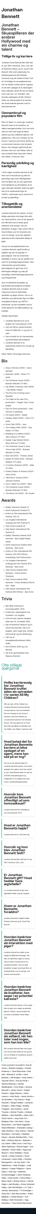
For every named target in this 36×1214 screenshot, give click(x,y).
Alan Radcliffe (16, 1115)
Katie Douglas (19, 1165)
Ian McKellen (7, 1099)
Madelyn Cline (7, 1121)
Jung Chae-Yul (20, 1118)
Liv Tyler (28, 1187)
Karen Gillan (16, 1150)
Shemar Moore (19, 1181)
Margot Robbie (17, 1103)
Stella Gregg (16, 1106)
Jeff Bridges (15, 1077)
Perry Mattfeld (16, 1153)
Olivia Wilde (25, 1178)
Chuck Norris (7, 1118)
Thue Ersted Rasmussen (22, 1203)
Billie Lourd (16, 1143)
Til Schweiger (25, 1190)
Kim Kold (19, 1121)
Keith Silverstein (16, 1200)
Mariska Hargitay (16, 1068)
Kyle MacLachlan (19, 1194)
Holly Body (14, 1096)
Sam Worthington (15, 1187)
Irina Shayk (19, 1087)
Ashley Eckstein (15, 1156)
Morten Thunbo (17, 1112)
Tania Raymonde (18, 1071)
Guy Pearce (19, 1099)
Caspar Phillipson (17, 1168)
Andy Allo (6, 1194)
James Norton (27, 1096)
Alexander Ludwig (24, 1128)
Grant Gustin (13, 1178)
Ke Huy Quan (19, 1162)
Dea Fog (26, 1143)
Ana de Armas (22, 1081)
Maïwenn (26, 1140)
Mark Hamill (6, 1181)
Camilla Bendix (16, 1197)
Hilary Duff (28, 1115)
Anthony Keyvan (14, 1140)
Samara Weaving (9, 1084)
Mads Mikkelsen (8, 1128)
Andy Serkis (27, 1077)
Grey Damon (21, 1131)
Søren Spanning (8, 1146)
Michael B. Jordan (14, 1074)
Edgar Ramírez (16, 1093)
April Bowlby (14, 1184)
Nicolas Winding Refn (18, 1137)
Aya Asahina (16, 1109)
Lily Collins (6, 1143)
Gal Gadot (16, 1134)
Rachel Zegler (22, 1146)
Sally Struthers (8, 1131)
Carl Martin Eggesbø (21, 1125)
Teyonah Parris (8, 1081)
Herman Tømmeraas (10, 1190)
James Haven (16, 1090)
